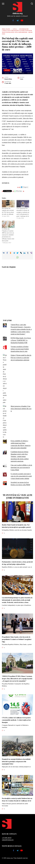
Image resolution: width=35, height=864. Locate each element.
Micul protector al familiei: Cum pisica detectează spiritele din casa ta (21, 408)
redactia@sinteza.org (8, 840)
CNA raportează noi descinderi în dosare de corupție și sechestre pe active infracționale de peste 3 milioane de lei (23, 212)
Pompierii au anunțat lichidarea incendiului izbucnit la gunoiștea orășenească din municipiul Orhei (16, 761)
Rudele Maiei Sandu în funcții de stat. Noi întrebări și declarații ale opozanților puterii (16, 526)
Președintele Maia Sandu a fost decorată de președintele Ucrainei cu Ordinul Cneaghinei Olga (16, 639)
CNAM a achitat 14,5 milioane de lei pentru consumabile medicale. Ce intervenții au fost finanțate (16, 719)
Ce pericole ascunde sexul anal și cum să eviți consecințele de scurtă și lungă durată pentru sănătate (21, 476)
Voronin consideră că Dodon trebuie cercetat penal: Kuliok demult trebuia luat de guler (20, 348)
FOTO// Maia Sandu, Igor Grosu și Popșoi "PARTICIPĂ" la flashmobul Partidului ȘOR (21, 340)
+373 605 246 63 (6, 838)
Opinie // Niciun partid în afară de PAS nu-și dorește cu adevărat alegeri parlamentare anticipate (21, 357)
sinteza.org (18, 13)
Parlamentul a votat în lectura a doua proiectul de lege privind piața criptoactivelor (17, 563)
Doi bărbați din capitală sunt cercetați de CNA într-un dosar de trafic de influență (8, 211)
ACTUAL (7, 70)
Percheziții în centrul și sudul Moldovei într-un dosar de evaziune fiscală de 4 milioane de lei (17, 799)
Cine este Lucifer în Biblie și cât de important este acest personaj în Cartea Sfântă (21, 467)
